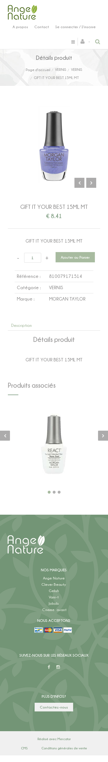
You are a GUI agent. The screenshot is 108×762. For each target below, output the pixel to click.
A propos (20, 27)
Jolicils (54, 603)
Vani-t (54, 597)
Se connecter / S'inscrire (75, 27)
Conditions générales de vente (64, 748)
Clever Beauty (53, 584)
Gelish (54, 591)
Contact (41, 27)
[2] (54, 492)
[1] (49, 492)
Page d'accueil (38, 70)
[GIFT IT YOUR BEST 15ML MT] (54, 109)
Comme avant (54, 610)
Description (21, 325)
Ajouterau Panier (54, 446)
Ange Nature (54, 578)
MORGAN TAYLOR (67, 298)
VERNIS (60, 69)
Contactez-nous (54, 707)
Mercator (64, 739)
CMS (24, 748)
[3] (59, 492)
